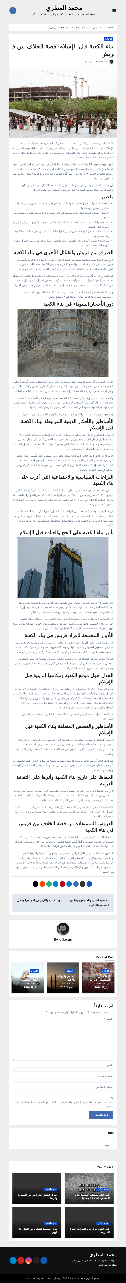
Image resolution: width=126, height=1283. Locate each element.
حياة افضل (103, 1189)
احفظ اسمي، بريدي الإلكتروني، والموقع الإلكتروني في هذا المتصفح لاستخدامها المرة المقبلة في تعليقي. (64, 1104)
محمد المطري (64, 8)
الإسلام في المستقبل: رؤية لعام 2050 (99, 980)
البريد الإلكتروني (104, 1075)
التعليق (108, 1018)
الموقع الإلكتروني (104, 1086)
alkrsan (103, 61)
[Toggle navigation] (114, 10)
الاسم (109, 1064)
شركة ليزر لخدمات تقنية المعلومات (44, 1278)
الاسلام (108, 39)
